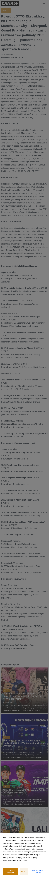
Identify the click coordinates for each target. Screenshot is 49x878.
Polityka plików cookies (37, 871)
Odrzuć (24, 871)
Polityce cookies (11, 855)
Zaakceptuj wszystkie (11, 871)
